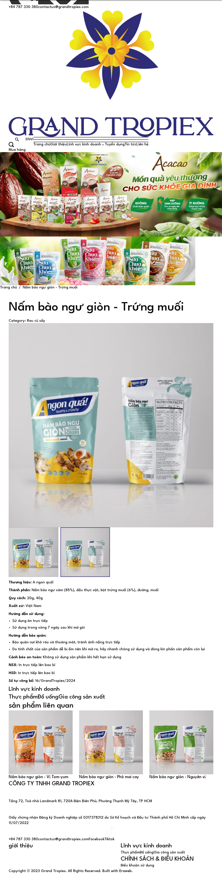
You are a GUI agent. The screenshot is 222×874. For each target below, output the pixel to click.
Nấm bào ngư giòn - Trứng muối (50, 287)
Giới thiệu (58, 144)
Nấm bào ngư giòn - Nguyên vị (177, 777)
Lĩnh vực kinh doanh (84, 144)
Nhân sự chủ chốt (23, 861)
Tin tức (130, 144)
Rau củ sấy (36, 321)
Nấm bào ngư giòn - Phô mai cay (109, 777)
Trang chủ (41, 144)
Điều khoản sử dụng (137, 865)
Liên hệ (142, 144)
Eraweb (125, 871)
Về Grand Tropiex (24, 852)
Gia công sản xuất (82, 697)
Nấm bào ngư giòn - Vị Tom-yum (38, 777)
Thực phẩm (23, 697)
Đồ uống (48, 697)
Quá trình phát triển (26, 857)
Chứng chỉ (17, 866)
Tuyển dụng (115, 144)
